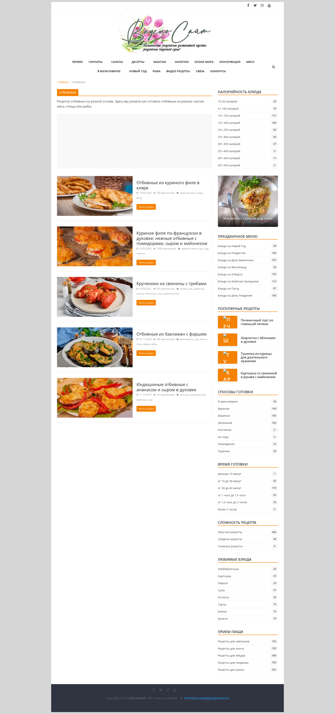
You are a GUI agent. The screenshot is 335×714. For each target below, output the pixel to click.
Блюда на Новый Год (232, 246)
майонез (199, 288)
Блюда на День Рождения (235, 295)
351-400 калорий (229, 151)
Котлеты (223, 597)
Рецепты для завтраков (233, 641)
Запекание (225, 423)
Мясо (250, 62)
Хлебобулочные (228, 569)
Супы (221, 590)
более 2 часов (227, 509)
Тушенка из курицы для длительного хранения (256, 357)
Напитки (182, 62)
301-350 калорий (229, 144)
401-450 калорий (229, 158)
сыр (206, 248)
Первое (77, 62)
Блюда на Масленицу (232, 267)
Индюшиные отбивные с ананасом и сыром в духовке (166, 386)
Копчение (224, 430)
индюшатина (197, 394)
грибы (183, 288)
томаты (140, 253)
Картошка (224, 576)
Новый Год (138, 71)
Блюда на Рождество (231, 253)
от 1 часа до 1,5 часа (231, 495)
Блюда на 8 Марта (230, 274)
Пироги (223, 583)
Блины (222, 611)
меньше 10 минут (229, 474)
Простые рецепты (230, 532)
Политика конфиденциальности (206, 698)
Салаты (117, 62)
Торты (222, 604)
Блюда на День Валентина (236, 260)
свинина (150, 293)
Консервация (229, 62)
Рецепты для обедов (231, 655)
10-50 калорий (227, 101)
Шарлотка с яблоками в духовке (258, 340)
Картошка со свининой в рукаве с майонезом (259, 375)
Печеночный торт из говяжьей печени (257, 322)
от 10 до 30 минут (229, 481)
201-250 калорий (229, 130)
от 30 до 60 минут (229, 488)
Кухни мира (204, 62)
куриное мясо (188, 192)
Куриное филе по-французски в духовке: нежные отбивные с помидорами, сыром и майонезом (171, 238)
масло (139, 293)
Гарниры (96, 62)
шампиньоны (171, 293)
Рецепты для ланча (231, 648)
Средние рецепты (230, 539)
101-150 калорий (229, 115)
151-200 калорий (229, 123)
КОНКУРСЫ (218, 71)
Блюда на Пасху (228, 288)
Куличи (223, 618)
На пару (223, 437)
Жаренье (224, 415)
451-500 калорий (229, 165)
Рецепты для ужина (231, 669)
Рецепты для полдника (233, 663)
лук (200, 248)
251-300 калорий (229, 137)
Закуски (159, 62)
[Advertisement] (134, 141)
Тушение (224, 451)
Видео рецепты (178, 71)
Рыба (157, 71)
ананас (184, 394)
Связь (200, 71)
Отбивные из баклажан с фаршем (171, 334)
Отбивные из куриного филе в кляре (167, 185)
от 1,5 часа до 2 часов (232, 502)
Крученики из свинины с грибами (171, 283)
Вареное (223, 408)
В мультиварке (109, 71)
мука (200, 192)
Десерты (138, 62)
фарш (146, 344)
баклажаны (186, 339)
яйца (139, 198)
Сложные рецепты (230, 546)
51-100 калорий (228, 108)
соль (159, 293)
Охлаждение (226, 444)
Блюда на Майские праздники (238, 281)
